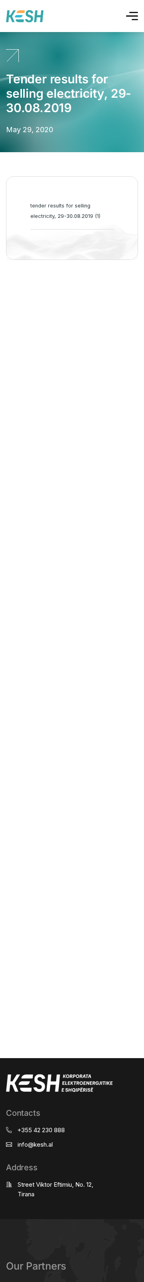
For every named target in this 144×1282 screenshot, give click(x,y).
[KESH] (25, 16)
